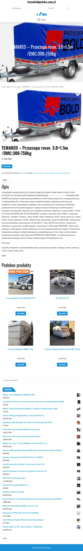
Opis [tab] (5, 180)
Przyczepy (17, 87)
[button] (78, 94)
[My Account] (37, 14)
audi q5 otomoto (38, 173)
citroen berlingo (49, 173)
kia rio (58, 173)
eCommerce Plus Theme (41, 548)
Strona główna (7, 87)
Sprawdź (6, 166)
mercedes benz (65, 173)
